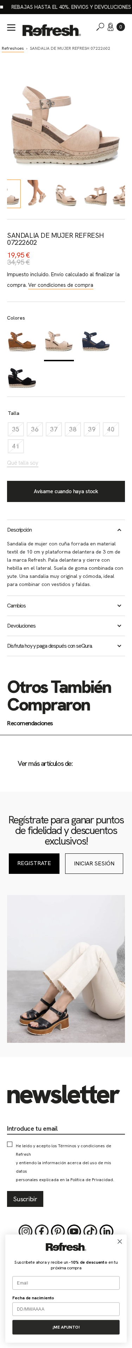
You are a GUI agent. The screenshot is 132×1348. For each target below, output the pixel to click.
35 (18, 430)
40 (113, 430)
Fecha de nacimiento (33, 1298)
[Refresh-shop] (52, 30)
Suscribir (25, 1199)
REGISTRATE (34, 863)
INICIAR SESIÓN (94, 863)
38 (75, 430)
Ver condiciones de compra (60, 285)
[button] (121, 27)
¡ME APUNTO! (66, 1327)
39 (94, 430)
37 (56, 430)
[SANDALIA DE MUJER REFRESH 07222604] (22, 379)
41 (18, 447)
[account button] (110, 27)
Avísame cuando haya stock (66, 491)
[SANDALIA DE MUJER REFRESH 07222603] (96, 343)
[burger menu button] (11, 27)
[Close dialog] (120, 1241)
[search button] (100, 27)
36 (37, 430)
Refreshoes (13, 48)
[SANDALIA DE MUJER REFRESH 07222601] (22, 343)
